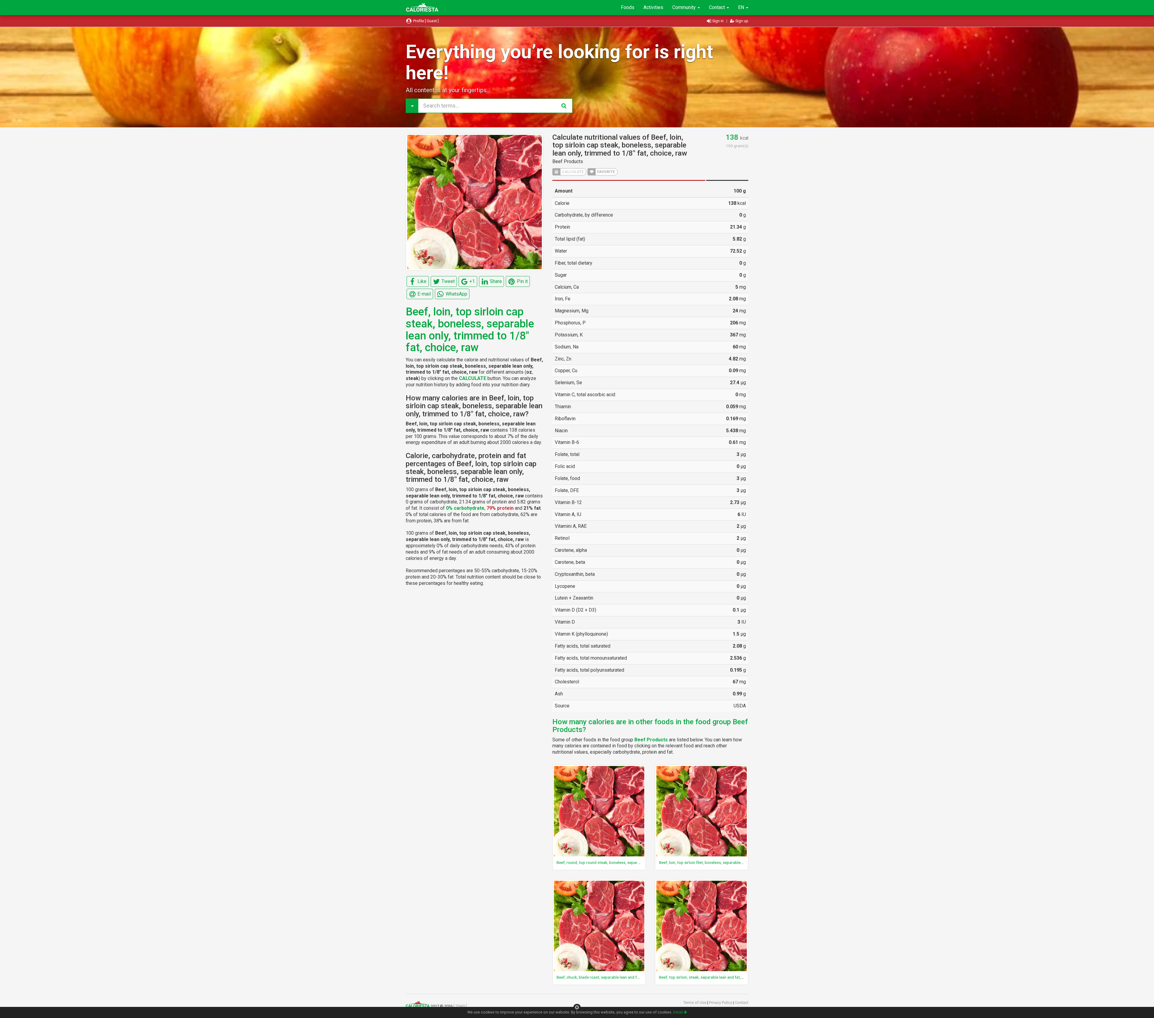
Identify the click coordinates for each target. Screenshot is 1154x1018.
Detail (678, 1012)
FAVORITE (605, 172)
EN (741, 7)
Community (684, 7)
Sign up (741, 21)
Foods (627, 7)
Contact (717, 7)
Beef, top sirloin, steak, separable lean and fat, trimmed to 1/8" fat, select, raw (728, 977)
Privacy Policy (721, 1002)
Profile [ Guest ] (425, 21)
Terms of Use (695, 1002)
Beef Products (567, 161)
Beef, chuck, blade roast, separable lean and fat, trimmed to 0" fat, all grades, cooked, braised (640, 977)
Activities (653, 7)
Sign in (718, 21)
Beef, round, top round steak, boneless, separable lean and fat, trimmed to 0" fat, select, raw (638, 862)
